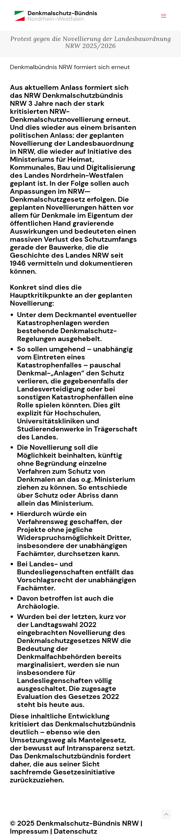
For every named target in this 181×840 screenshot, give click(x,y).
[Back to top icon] (166, 814)
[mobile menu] (164, 15)
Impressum (29, 831)
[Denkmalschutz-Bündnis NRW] (56, 15)
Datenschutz (75, 831)
